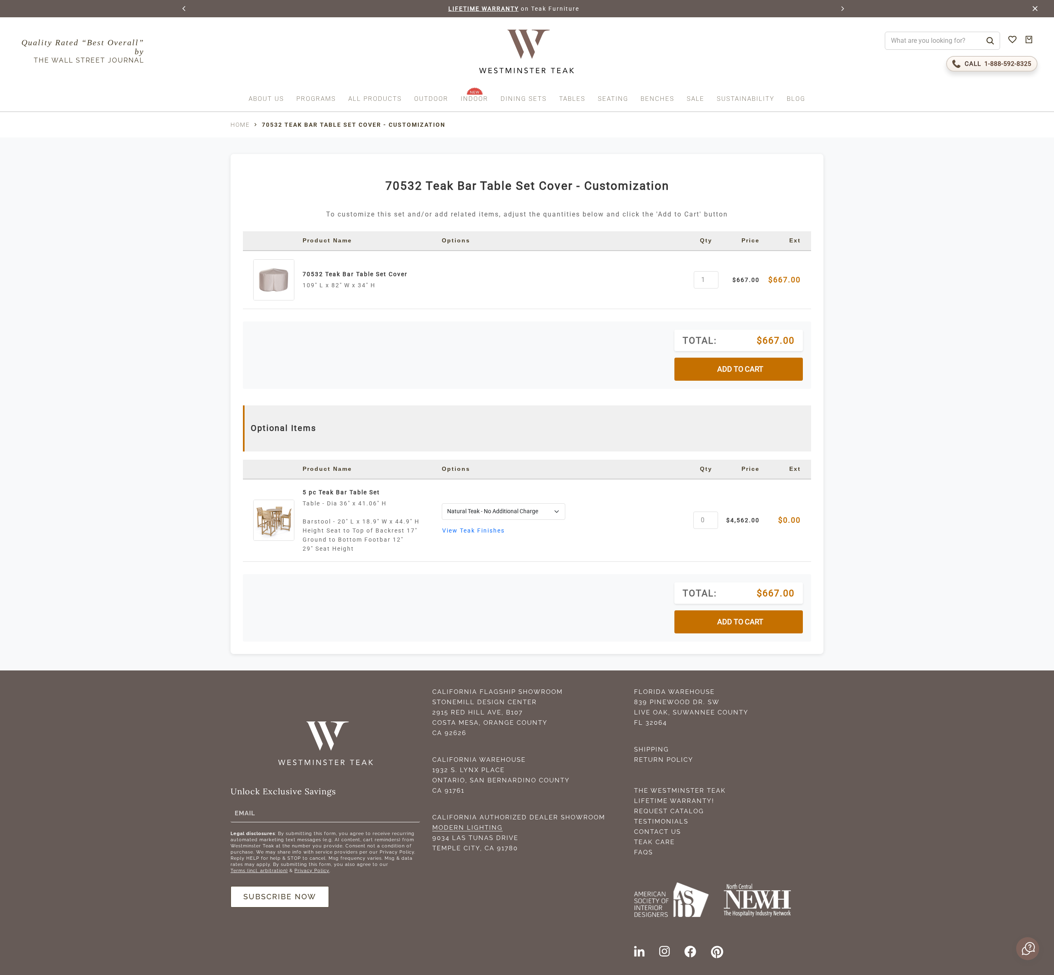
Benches (657, 98)
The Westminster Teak (680, 790)
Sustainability (745, 98)
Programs (316, 98)
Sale (695, 98)
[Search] (990, 40)
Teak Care (654, 842)
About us (266, 98)
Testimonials (661, 821)
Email (245, 813)
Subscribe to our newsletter (551, 8)
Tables (572, 98)
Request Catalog (669, 811)
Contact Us (657, 831)
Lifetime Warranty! (674, 801)
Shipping (651, 749)
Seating (613, 98)
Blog (796, 98)
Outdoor (431, 98)
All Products (375, 98)
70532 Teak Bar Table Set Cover (355, 274)
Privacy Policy (311, 870)
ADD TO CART (740, 369)
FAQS (643, 852)
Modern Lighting (467, 827)
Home (240, 124)
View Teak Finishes (473, 530)
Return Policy (663, 759)
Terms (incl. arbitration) (259, 870)
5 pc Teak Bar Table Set (341, 492)
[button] (184, 8)
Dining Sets (524, 98)
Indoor (474, 98)
